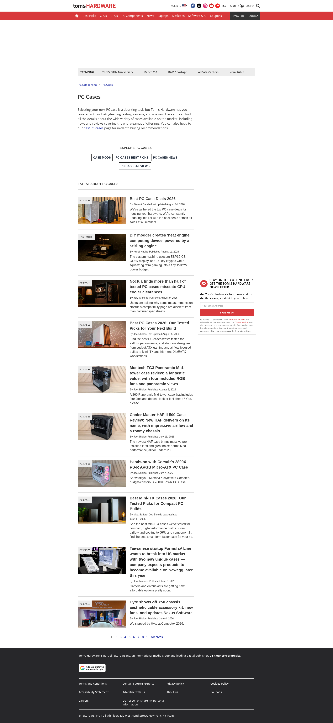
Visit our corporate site (225, 655)
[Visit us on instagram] (205, 5)
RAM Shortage (177, 72)
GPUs (114, 16)
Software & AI (197, 16)
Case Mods (86, 237)
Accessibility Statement (93, 692)
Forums (253, 16)
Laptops (163, 16)
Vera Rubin (237, 72)
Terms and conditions (93, 683)
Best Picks (89, 16)
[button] (253, 6)
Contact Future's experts (138, 683)
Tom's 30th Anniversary (117, 72)
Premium (238, 16)
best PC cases (93, 128)
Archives (157, 637)
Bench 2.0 (150, 72)
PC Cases (108, 84)
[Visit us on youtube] (211, 5)
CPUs (103, 16)
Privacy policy (175, 683)
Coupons (216, 16)
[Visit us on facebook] (193, 5)
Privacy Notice (241, 322)
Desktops (178, 16)
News (150, 16)
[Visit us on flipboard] (217, 5)
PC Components (132, 16)
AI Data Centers (208, 72)
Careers (84, 700)
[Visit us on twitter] (199, 5)
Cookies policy (219, 683)
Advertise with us (134, 692)
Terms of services (237, 319)
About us (172, 692)
